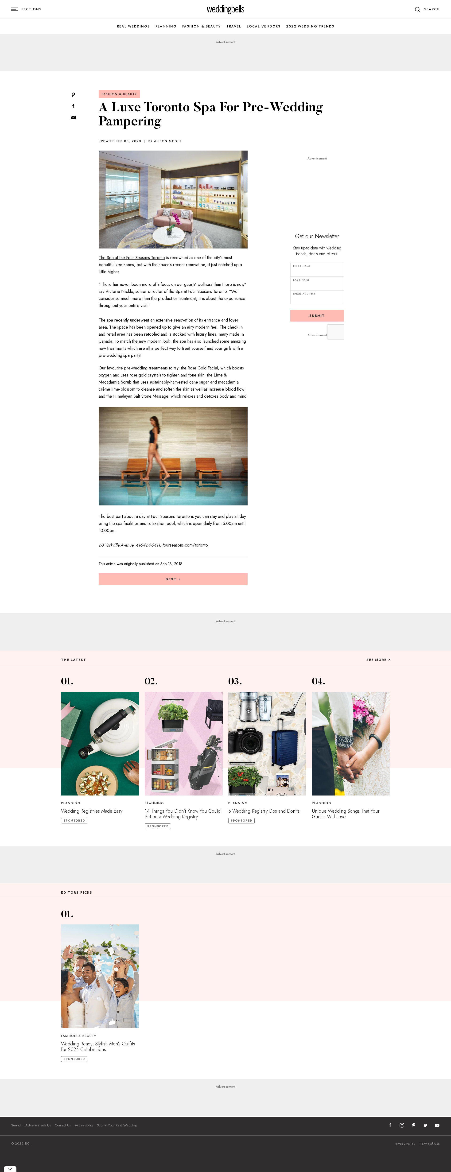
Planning (166, 26)
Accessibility (84, 1125)
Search (16, 1125)
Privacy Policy (405, 1144)
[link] (225, 9)
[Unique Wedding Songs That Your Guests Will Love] (351, 744)
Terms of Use (430, 1144)
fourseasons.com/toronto (185, 545)
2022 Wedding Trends (310, 26)
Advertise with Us (38, 1125)
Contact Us (63, 1125)
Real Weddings (133, 26)
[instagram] (401, 1125)
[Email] (73, 117)
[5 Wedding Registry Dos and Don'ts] (267, 744)
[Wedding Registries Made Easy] (100, 744)
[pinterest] (413, 1125)
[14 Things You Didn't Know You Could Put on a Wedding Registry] (184, 744)
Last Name (301, 279)
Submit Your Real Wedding (117, 1125)
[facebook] (390, 1125)
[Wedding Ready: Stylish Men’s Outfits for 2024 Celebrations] (100, 976)
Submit (317, 315)
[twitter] (425, 1125)
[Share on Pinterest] (73, 95)
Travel (233, 26)
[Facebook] (73, 106)
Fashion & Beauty (201, 26)
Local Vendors (263, 26)
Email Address (304, 293)
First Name (302, 266)
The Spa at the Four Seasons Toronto (132, 258)
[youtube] (437, 1125)
